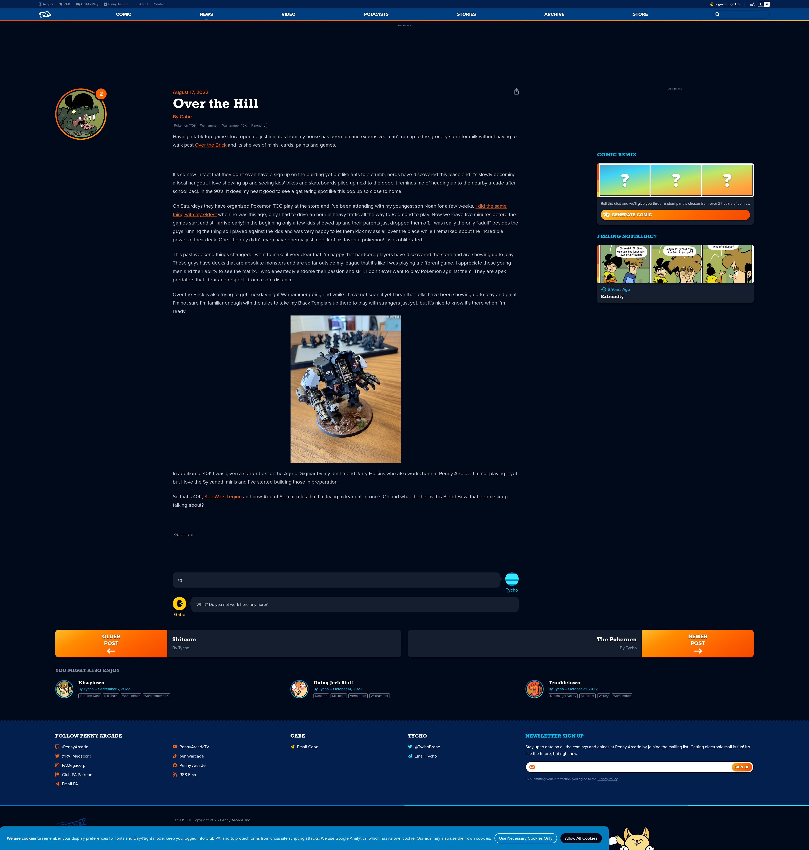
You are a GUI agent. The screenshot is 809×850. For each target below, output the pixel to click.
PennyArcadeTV (194, 747)
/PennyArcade (75, 747)
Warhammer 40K (234, 125)
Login (719, 4)
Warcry (604, 695)
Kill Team (111, 695)
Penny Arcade (192, 765)
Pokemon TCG (185, 125)
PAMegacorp (73, 765)
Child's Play (89, 4)
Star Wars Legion (223, 496)
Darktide (321, 695)
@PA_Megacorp (76, 756)
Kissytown (91, 683)
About (143, 4)
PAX (67, 4)
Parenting (258, 125)
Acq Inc (48, 4)
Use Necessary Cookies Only (525, 838)
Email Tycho (426, 756)
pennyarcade (191, 756)
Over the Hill (215, 104)
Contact (160, 4)
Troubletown (564, 683)
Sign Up (733, 4)
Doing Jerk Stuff (333, 683)
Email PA (70, 784)
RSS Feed (188, 774)
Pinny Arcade (118, 4)
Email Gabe (307, 747)
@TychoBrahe (427, 747)
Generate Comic (632, 214)
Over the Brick (210, 145)
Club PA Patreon (77, 774)
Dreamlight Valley (563, 695)
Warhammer (209, 125)
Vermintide (358, 695)
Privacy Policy (607, 778)
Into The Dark (90, 695)
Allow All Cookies (581, 838)
